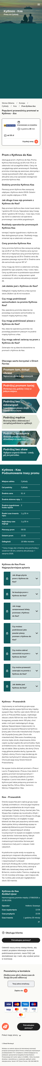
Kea (15, 106)
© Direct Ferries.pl (8, 1043)
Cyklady (5, 106)
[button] (22, 578)
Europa (22, 103)
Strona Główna (8, 103)
